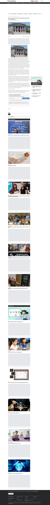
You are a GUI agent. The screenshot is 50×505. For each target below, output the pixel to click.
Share (10, 36)
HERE (12, 90)
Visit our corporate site (35, 491)
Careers (18, 498)
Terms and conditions (11, 496)
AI (39, 13)
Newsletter (29, 36)
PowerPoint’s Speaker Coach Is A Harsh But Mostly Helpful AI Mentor (37, 87)
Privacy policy (26, 496)
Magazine (26, 13)
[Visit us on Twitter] (32, 1)
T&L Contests (35, 13)
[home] (8, 3)
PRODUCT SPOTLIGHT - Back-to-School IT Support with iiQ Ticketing (37, 90)
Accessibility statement (11, 498)
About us (34, 498)
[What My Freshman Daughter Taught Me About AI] (36, 81)
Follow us (25, 36)
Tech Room (9, 108)
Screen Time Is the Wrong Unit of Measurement (37, 93)
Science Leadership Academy (18, 38)
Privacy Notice (10, 102)
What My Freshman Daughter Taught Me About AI (37, 83)
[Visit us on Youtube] (34, 1)
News (9, 114)
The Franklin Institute (21, 59)
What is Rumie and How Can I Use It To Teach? (37, 96)
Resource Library (14, 13)
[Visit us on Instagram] (33, 1)
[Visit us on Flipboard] (35, 1)
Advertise (30, 13)
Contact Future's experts (20, 496)
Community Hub (20, 13)
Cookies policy (35, 496)
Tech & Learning (11, 20)
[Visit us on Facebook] (31, 1)
